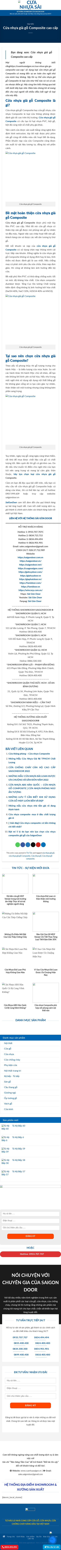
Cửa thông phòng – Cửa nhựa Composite (30, 754)
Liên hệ (31, 1538)
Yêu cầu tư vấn (52, 1547)
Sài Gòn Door (34, 594)
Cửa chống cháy (12, 1060)
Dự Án (39, 1536)
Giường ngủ (10, 1093)
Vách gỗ (8, 1104)
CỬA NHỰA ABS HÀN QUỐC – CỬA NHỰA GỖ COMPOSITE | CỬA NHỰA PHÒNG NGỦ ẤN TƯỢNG (32, 788)
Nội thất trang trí (12, 1071)
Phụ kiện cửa (10, 1065)
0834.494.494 (10, 1547)
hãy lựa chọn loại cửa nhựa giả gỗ (34, 474)
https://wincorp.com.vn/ (31, 590)
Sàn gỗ (7, 1082)
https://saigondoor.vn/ (30, 561)
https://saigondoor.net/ (30, 565)
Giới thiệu (21, 1536)
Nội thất (8, 1043)
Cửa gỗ (7, 1049)
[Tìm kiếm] (58, 5)
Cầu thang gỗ (10, 1087)
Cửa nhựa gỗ (36, 856)
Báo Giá (46, 1536)
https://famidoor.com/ (30, 583)
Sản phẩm (30, 1536)
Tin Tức (30, 24)
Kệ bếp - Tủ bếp (11, 1076)
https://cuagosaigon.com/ (30, 568)
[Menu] (4, 4)
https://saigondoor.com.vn (30, 557)
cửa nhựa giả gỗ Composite (19, 856)
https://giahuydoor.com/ (30, 572)
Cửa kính (8, 1109)
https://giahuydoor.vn (30, 576)
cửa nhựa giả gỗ (48, 853)
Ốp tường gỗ (10, 1098)
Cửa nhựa (9, 1054)
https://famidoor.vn (30, 587)
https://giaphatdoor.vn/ (30, 579)
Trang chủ (10, 1536)
